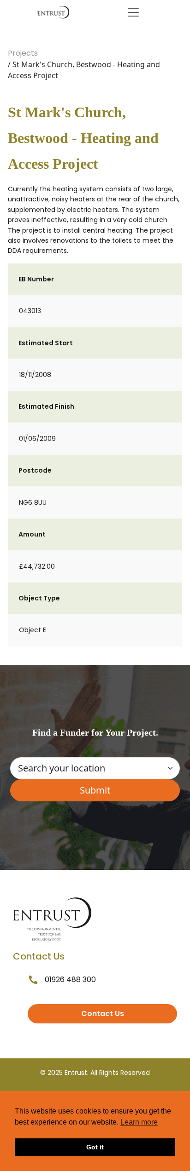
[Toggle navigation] (133, 12)
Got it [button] (95, 1147)
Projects (23, 53)
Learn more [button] (139, 1122)
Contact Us (102, 1013)
